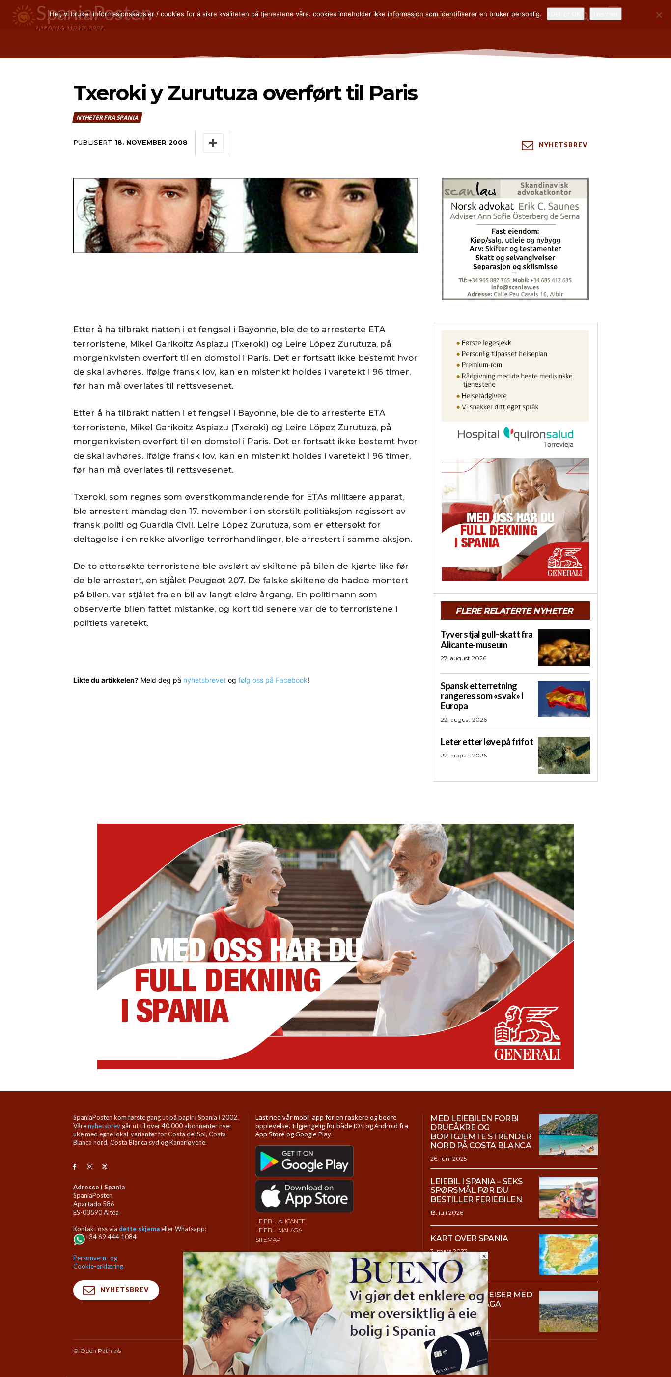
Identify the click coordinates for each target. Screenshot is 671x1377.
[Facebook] (74, 1167)
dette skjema (139, 1229)
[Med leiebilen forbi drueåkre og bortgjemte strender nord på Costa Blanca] (568, 1135)
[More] (213, 143)
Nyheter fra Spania (107, 117)
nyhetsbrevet (204, 680)
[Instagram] (89, 1167)
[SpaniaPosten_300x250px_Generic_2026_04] (515, 519)
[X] (105, 1167)
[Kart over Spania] (568, 1254)
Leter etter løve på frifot (487, 741)
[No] (659, 15)
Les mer (605, 14)
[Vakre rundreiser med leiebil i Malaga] (568, 1311)
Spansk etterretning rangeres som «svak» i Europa (482, 695)
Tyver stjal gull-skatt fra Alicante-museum (486, 639)
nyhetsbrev (104, 1126)
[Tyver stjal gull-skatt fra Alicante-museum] (564, 647)
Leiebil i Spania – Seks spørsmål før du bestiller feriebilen (476, 1190)
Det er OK (566, 14)
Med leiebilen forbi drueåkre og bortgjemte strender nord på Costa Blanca (480, 1132)
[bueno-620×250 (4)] (335, 1372)
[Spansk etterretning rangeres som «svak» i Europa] (564, 699)
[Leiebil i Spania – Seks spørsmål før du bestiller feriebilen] (568, 1197)
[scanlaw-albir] (515, 239)
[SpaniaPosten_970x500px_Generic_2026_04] (335, 946)
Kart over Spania (469, 1238)
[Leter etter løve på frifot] (564, 755)
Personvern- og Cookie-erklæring (98, 1262)
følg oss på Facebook (273, 680)
